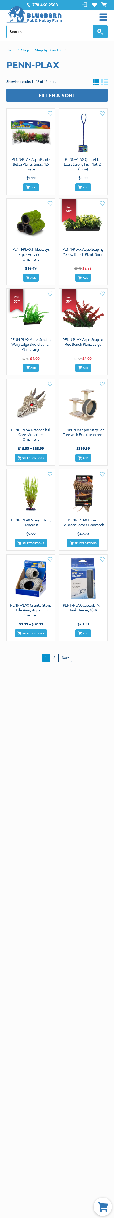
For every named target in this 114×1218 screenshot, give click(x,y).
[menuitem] (42, 5)
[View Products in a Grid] (96, 81)
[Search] (100, 31)
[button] (31, 187)
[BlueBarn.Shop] (34, 14)
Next (65, 658)
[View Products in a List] (104, 81)
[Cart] (103, 1207)
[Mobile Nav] (103, 17)
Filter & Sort (57, 95)
